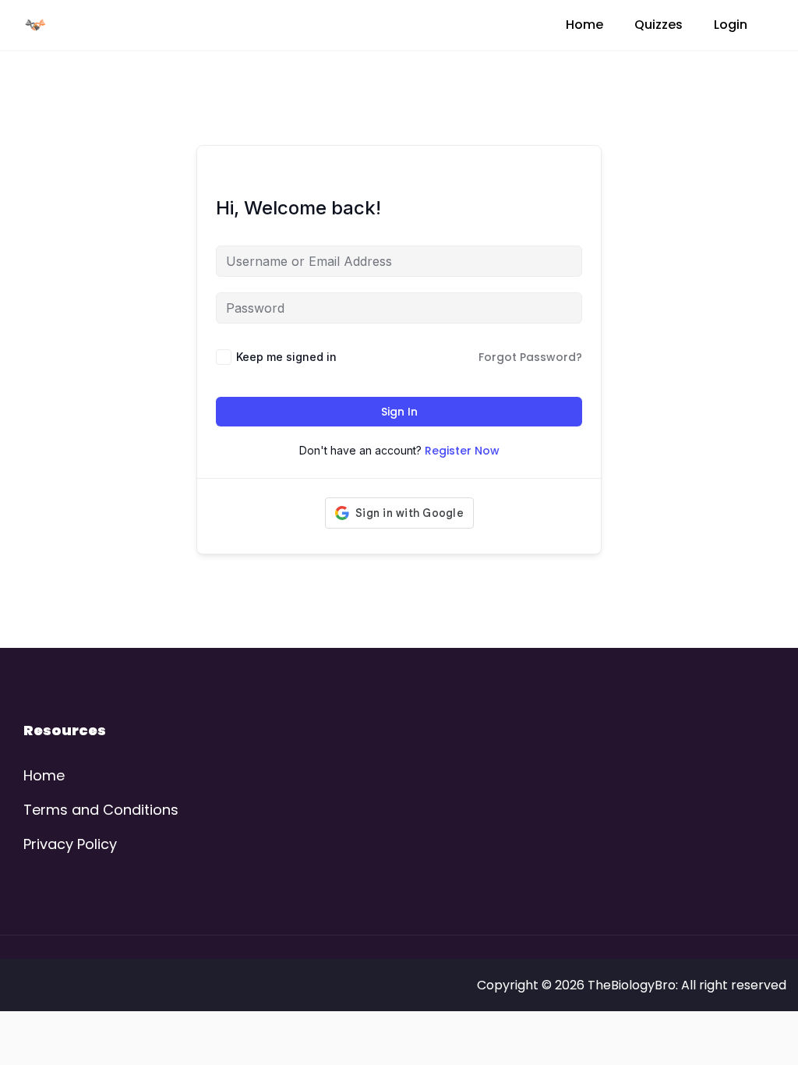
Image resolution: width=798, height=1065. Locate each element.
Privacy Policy (70, 844)
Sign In (399, 411)
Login (730, 25)
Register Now (462, 450)
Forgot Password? (530, 357)
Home (584, 25)
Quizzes (658, 25)
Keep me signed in (286, 356)
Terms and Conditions (100, 809)
